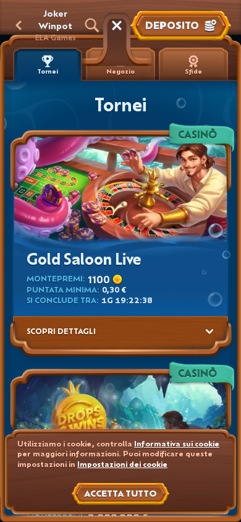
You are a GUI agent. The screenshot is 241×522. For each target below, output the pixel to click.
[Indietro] (18, 25)
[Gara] (117, 25)
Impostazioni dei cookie (122, 464)
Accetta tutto (120, 493)
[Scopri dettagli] (209, 331)
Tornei (47, 71)
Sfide (193, 71)
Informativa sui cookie (176, 443)
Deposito (172, 25)
